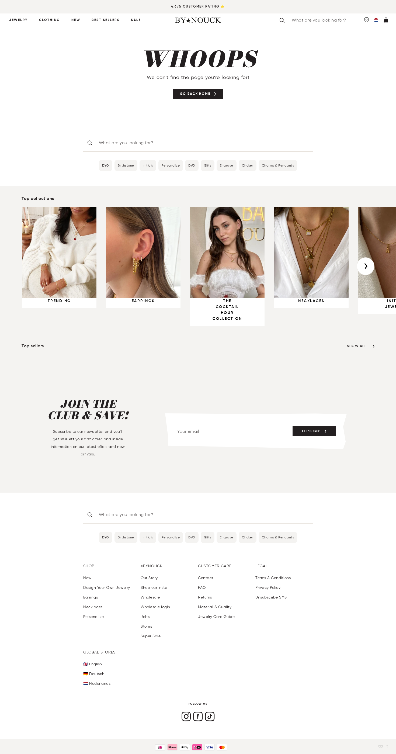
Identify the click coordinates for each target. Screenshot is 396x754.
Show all (356, 346)
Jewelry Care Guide (216, 616)
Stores (146, 626)
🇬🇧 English (92, 664)
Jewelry (18, 20)
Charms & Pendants (278, 165)
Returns (205, 597)
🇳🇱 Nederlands (96, 683)
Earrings (90, 597)
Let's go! (311, 431)
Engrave (226, 165)
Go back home (195, 94)
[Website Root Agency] (387, 746)
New (76, 20)
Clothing (49, 20)
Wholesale (150, 597)
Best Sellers (106, 20)
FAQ (202, 587)
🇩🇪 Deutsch (94, 674)
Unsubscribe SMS (271, 597)
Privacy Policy (267, 587)
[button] (376, 20)
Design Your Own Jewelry (106, 587)
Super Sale (151, 636)
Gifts (207, 165)
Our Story (149, 578)
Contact (205, 578)
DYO (105, 165)
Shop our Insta (154, 587)
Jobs (145, 616)
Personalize (171, 165)
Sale (136, 20)
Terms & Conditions (273, 578)
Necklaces (93, 607)
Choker (247, 165)
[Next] (365, 266)
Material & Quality (214, 607)
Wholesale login (155, 607)
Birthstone (126, 165)
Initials (148, 165)
